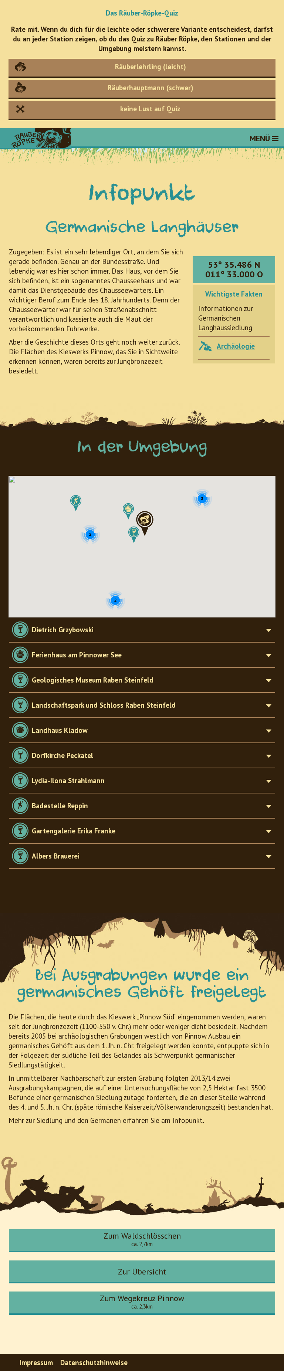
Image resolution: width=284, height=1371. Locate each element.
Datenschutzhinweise (94, 1362)
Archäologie (236, 346)
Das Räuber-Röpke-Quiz (142, 13)
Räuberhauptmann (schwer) (150, 87)
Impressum (36, 1362)
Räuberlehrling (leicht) (150, 66)
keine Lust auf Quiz (150, 108)
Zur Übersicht (142, 1271)
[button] (133, 535)
